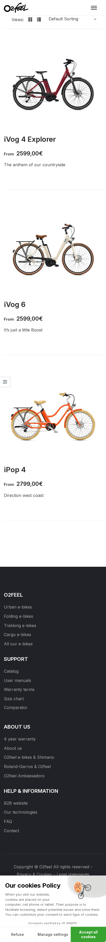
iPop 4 (15, 469)
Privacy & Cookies (34, 874)
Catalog (11, 671)
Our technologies (20, 812)
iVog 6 (14, 304)
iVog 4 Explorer (30, 139)
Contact (11, 830)
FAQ (8, 821)
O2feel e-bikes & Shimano (29, 757)
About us (13, 748)
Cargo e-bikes (17, 634)
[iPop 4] (53, 413)
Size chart (14, 698)
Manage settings (53, 934)
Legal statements (73, 874)
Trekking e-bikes (20, 625)
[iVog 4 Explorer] (53, 83)
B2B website (16, 803)
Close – (5, 383)
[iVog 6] (53, 248)
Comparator (16, 707)
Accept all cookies (88, 934)
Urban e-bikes (18, 607)
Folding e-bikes (18, 616)
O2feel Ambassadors (24, 775)
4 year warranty (20, 738)
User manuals (17, 680)
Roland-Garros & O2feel (27, 766)
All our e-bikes (18, 643)
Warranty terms (19, 689)
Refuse (17, 934)
